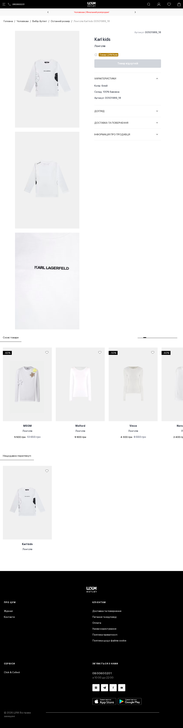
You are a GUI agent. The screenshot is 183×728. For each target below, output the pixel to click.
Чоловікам (23, 21)
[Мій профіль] (159, 4)
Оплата (96, 622)
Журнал (8, 611)
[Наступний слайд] (135, 12)
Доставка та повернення (106, 611)
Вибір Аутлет (39, 21)
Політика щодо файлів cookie (109, 640)
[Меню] (4, 4)
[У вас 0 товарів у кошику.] (179, 4)
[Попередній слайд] (48, 12)
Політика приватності (104, 634)
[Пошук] (149, 4)
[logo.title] (91, 589)
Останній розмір (60, 21)
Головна (8, 21)
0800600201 (18, 4)
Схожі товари (11, 337)
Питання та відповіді (104, 616)
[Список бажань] (169, 4)
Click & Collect (12, 672)
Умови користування (104, 628)
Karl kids (102, 39)
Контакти (9, 616)
